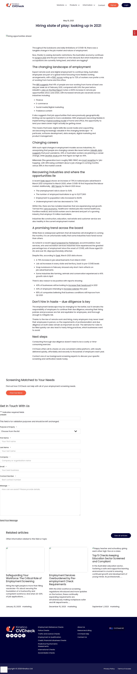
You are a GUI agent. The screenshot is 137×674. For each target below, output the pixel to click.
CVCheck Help (83, 634)
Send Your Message (9, 520)
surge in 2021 (40, 57)
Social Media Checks (46, 653)
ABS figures (56, 186)
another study (51, 155)
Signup (113, 5)
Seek (58, 255)
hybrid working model (56, 120)
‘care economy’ (50, 208)
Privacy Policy (109, 669)
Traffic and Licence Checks (49, 634)
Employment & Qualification (49, 637)
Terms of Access (124, 669)
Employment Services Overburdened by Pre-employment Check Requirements (62, 580)
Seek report (45, 181)
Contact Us (82, 637)
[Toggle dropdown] (66, 5)
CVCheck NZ (119, 628)
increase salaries (71, 289)
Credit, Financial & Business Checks (52, 640)
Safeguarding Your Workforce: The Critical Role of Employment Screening (24, 578)
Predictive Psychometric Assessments (48, 645)
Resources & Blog (84, 630)
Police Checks (43, 630)
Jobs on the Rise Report (51, 90)
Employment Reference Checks (50, 627)
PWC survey (57, 77)
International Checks (46, 649)
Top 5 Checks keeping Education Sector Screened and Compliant (108, 558)
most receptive (89, 160)
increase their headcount (79, 285)
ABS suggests (42, 84)
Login (126, 5)
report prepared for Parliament (65, 243)
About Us (81, 627)
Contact (101, 5)
